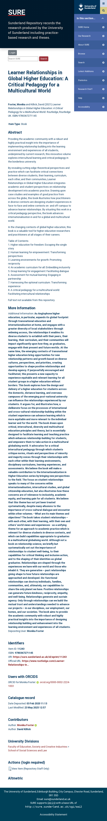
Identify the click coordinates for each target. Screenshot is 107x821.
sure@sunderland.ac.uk (57, 799)
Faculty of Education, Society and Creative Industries (37, 746)
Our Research (84, 36)
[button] (9, 769)
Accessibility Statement (53, 814)
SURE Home (83, 27)
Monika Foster (26, 725)
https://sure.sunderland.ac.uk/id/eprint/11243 (40, 656)
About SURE (83, 44)
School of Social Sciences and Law (27, 750)
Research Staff (85, 89)
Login (12, 52)
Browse (81, 53)
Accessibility (84, 107)
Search (81, 62)
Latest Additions (86, 71)
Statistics (82, 80)
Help (80, 98)
